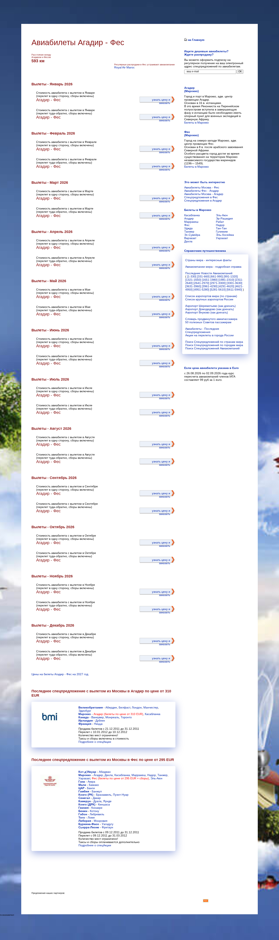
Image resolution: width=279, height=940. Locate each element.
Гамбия (83, 791)
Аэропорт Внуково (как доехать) (206, 312)
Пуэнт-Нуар (120, 794)
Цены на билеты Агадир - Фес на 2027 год (59, 674)
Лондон (137, 707)
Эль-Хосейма (225, 234)
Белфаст (124, 707)
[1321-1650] (193, 279)
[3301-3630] (234, 283)
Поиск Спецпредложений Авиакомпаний (212, 348)
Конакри (96, 807)
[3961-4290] (210, 286)
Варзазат (190, 238)
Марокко (84, 714)
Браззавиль (103, 794)
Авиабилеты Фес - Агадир (201, 190)
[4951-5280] (201, 289)
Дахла (109, 775)
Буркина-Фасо (88, 824)
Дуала (97, 801)
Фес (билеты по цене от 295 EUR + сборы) (120, 778)
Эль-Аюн (156, 778)
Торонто (126, 717)
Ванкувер (97, 717)
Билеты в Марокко (196, 122)
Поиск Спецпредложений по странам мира (214, 341)
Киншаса (104, 804)
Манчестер (150, 707)
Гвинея (83, 807)
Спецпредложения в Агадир (203, 200)
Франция (84, 723)
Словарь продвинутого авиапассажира (211, 319)
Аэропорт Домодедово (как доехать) (209, 309)
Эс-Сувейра (192, 234)
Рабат (220, 221)
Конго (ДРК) (86, 804)
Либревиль (97, 814)
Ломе (91, 817)
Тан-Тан (221, 228)
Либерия (84, 820)
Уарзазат (84, 778)
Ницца (98, 723)
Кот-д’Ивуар (87, 771)
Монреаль (112, 717)
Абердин (111, 707)
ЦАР (81, 788)
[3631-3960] (193, 286)
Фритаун (107, 827)
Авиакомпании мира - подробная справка (213, 266)
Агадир (98, 775)
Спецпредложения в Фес (201, 197)
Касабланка (152, 714)
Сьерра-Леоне (88, 827)
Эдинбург (84, 710)
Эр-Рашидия (224, 218)
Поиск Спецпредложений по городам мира (214, 345)
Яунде (107, 801)
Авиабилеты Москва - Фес (201, 187)
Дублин (100, 720)
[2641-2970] (201, 283)
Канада (83, 717)
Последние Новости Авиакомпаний (208, 273)
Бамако (94, 784)
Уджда (188, 228)
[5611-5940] (234, 289)
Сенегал (84, 798)
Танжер (162, 775)
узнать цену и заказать (161, 101)
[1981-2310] (226, 279)
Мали (82, 784)
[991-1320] (231, 276)
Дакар (97, 798)
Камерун (84, 801)
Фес (187, 225)
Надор (151, 775)
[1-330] (191, 276)
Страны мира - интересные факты (208, 260)
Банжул (97, 791)
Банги (91, 788)
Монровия (100, 820)
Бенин (82, 811)
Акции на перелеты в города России (209, 335)
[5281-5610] (218, 289)
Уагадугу (107, 824)
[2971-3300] (218, 283)
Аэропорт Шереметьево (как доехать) (210, 305)
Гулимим (222, 231)
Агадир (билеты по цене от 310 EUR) (118, 714)
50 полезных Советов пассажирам (208, 322)
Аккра (91, 781)
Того (81, 817)
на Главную (195, 39)
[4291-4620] (226, 286)
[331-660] (203, 276)
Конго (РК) (85, 794)
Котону (94, 811)
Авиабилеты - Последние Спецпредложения (202, 330)
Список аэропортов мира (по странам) (211, 296)
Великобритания (90, 707)
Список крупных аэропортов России (209, 299)
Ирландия (85, 720)
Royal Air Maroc (124, 67)
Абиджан (105, 771)
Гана (81, 781)
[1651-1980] (210, 279)
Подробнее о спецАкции (94, 741)
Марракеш (139, 775)
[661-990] (216, 276)
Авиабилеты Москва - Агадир (203, 194)
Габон (82, 814)
